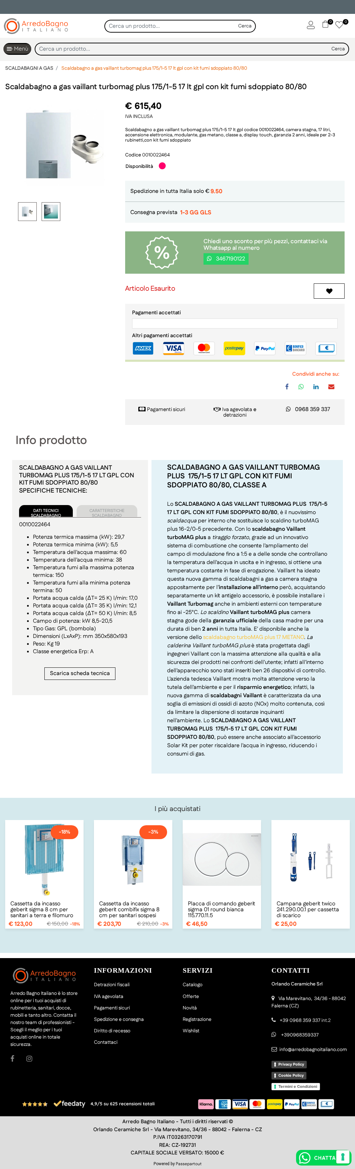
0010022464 (156, 155)
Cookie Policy (291, 1075)
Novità (190, 1008)
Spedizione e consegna (119, 1019)
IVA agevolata (108, 996)
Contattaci (106, 1042)
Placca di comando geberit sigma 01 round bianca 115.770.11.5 (221, 910)
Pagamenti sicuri (166, 409)
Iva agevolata (237, 409)
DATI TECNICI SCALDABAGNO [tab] (46, 512)
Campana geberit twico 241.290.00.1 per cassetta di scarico (308, 910)
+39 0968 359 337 (300, 1020)
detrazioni (234, 415)
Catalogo (192, 984)
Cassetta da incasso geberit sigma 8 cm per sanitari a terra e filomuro (41, 910)
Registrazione (197, 1019)
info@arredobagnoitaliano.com (313, 1049)
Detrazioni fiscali (112, 984)
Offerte (191, 996)
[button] (245, 26)
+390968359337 (299, 1035)
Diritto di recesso (112, 1030)
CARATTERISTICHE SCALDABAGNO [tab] (106, 512)
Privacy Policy (291, 1064)
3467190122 (230, 259)
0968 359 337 (312, 409)
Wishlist (191, 1030)
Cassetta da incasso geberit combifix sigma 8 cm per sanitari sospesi (129, 910)
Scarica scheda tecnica (80, 673)
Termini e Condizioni (297, 1086)
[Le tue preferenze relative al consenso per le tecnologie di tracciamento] (342, 1156)
